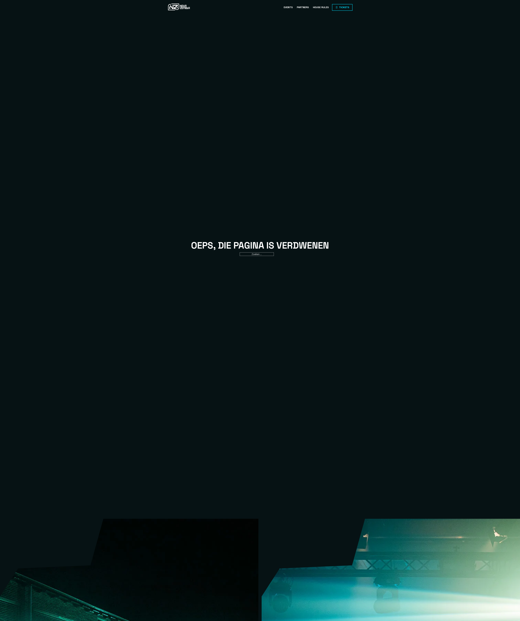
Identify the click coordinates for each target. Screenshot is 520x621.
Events (288, 7)
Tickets (344, 7)
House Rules (321, 7)
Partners (303, 7)
